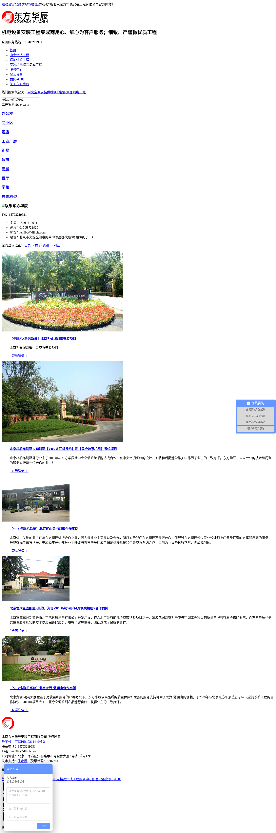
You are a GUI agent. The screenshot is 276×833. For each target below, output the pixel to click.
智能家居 (66, 92)
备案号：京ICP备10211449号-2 (23, 741)
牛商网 (22, 761)
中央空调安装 (37, 92)
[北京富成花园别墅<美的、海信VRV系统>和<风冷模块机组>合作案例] (36, 600)
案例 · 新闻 (113, 779)
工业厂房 (9, 141)
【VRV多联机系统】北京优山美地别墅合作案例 (44, 528)
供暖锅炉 (53, 92)
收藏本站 (21, 4)
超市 (5, 160)
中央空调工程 (19, 55)
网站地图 (33, 4)
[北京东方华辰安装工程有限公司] (25, 21)
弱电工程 (79, 92)
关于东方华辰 (19, 84)
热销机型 (9, 197)
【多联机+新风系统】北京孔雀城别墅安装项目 (43, 338)
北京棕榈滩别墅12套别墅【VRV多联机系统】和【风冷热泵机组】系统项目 (63, 449)
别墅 (5, 150)
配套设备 (16, 74)
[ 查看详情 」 (19, 356)
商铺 (5, 169)
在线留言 (8, 4)
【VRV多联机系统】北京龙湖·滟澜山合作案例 (43, 688)
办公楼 (7, 113)
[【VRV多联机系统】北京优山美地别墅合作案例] (36, 520)
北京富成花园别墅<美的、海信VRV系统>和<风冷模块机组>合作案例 (59, 608)
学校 (5, 187)
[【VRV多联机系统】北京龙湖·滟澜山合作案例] (36, 680)
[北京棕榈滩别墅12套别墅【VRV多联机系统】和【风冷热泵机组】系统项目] (62, 441)
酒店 (5, 132)
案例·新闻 (17, 79)
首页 (13, 50)
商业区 (7, 123)
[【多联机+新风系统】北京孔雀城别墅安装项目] (62, 330)
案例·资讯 (42, 245)
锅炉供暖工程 (19, 60)
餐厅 (5, 178)
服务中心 (16, 69)
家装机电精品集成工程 (26, 64)
